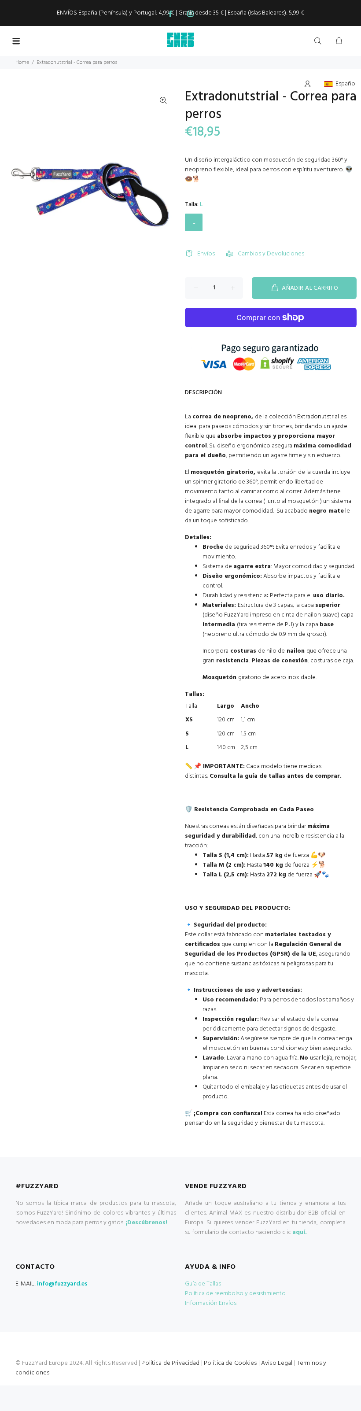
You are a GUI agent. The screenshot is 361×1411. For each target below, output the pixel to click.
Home (22, 62)
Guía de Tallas (203, 1284)
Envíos (206, 254)
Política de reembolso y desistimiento (235, 1294)
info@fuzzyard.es (62, 1284)
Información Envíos (210, 1303)
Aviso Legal (277, 1363)
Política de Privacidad (170, 1363)
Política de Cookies (230, 1363)
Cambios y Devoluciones (271, 254)
